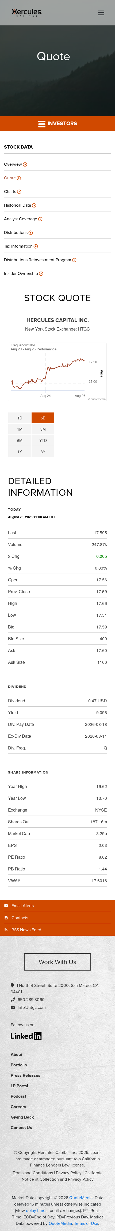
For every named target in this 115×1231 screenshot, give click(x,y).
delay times (36, 1211)
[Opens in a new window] (26, 1035)
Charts (10, 192)
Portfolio (19, 1065)
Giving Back (22, 1117)
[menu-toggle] (101, 13)
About (16, 1054)
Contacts (19, 918)
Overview (13, 164)
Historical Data (17, 205)
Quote (10, 178)
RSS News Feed (26, 930)
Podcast (18, 1096)
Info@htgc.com (32, 1007)
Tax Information (18, 246)
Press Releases (25, 1075)
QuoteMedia (81, 1198)
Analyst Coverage (20, 219)
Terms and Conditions (33, 1173)
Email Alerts (22, 906)
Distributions (16, 232)
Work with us (57, 962)
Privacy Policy (69, 1173)
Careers (18, 1106)
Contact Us (21, 1127)
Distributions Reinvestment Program (37, 260)
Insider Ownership (21, 273)
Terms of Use (86, 1223)
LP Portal (19, 1086)
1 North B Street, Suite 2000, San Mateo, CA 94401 (55, 988)
